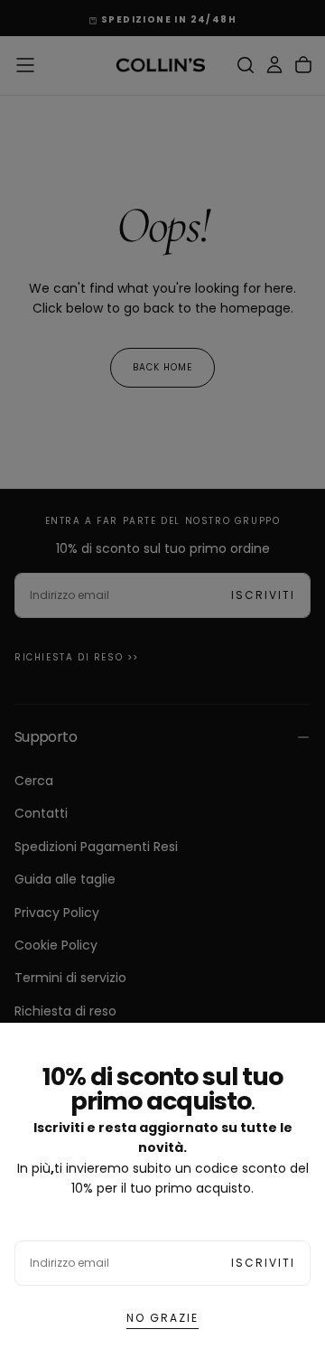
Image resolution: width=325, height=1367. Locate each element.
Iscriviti (263, 1262)
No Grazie (162, 1317)
